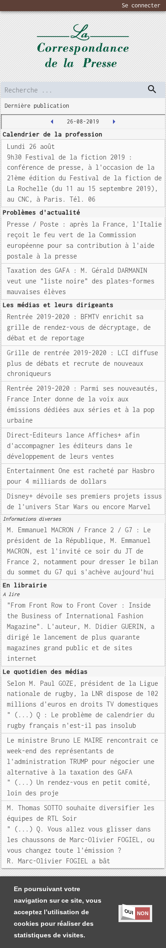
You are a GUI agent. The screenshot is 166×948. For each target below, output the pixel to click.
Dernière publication (37, 105)
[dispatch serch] (152, 89)
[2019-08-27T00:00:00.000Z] (114, 121)
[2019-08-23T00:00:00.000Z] (52, 121)
